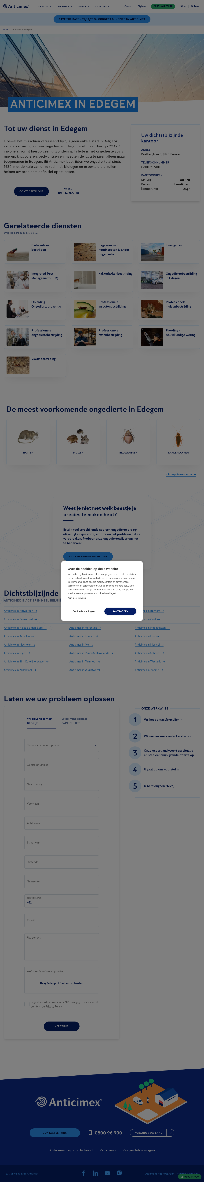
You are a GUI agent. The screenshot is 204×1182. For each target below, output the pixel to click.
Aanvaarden (120, 611)
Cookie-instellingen (84, 611)
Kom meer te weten (77, 598)
